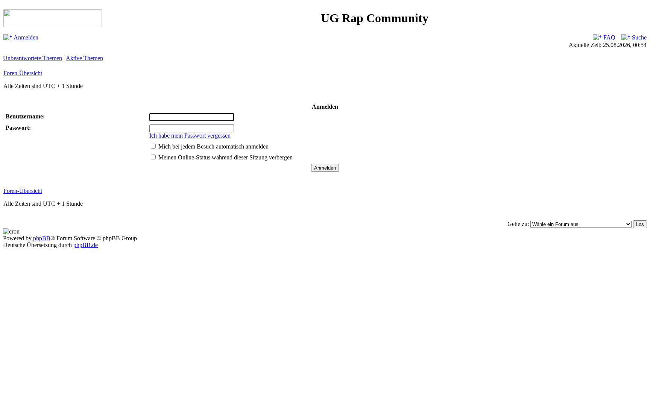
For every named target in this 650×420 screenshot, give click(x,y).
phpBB (41, 238)
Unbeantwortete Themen (32, 58)
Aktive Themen (84, 58)
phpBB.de (85, 245)
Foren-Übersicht (22, 73)
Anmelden (25, 37)
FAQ (608, 37)
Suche (638, 37)
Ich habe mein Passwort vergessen (190, 135)
